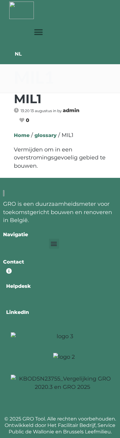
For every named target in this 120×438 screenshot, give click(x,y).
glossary (45, 135)
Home (22, 135)
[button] (39, 32)
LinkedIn (17, 312)
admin (71, 110)
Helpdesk (18, 286)
